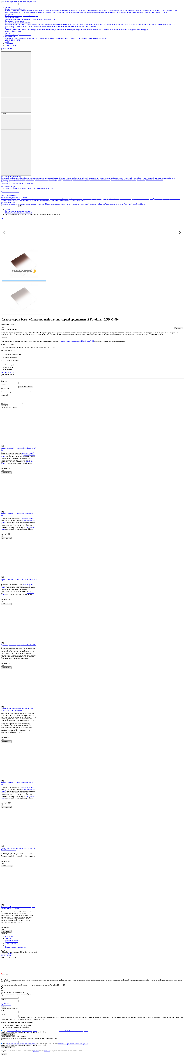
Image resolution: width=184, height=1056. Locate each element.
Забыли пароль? (6, 1005)
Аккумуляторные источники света (37, 29)
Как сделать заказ (90, 38)
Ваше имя (4, 381)
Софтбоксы (138, 10)
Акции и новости (10, 943)
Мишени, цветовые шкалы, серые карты (130, 24)
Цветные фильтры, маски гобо (27, 12)
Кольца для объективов (70, 26)
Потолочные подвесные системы (114, 12)
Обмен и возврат (101, 38)
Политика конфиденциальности (15, 947)
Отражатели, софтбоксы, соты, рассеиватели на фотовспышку (25, 24)
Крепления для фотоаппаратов (55, 24)
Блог (6, 945)
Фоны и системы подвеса (36, 10)
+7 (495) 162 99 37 (10, 45)
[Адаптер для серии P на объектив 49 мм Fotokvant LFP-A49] (19, 779)
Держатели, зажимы (44, 12)
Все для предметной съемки (53, 10)
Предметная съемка (14, 19)
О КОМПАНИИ (10, 36)
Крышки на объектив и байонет (27, 26)
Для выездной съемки (12, 28)
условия (36, 1051)
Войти (3, 1007)
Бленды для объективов (85, 26)
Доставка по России (24, 35)
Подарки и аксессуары (49, 19)
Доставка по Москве (11, 35)
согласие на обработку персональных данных (22, 1031)
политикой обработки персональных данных (73, 1031)
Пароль (3, 999)
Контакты (8, 938)
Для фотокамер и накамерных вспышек (17, 23)
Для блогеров (9, 14)
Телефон (3, 385)
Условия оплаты (10, 38)
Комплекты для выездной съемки (15, 29)
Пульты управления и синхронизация (50, 26)
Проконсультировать (7, 372)
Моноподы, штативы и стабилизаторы (61, 29)
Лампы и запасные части (159, 12)
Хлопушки (84, 12)
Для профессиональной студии (15, 9)
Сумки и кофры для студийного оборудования (66, 12)
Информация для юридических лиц (55, 38)
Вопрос (3, 403)
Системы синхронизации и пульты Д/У (138, 12)
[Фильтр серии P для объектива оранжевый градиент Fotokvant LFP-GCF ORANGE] (19, 903)
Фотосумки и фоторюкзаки (83, 29)
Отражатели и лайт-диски (98, 10)
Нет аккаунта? (5, 1003)
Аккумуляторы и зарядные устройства (104, 24)
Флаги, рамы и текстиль (165, 10)
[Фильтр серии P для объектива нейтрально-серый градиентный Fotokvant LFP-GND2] (19, 705)
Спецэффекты (144, 29)
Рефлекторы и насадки (149, 10)
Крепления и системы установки (18, 16)
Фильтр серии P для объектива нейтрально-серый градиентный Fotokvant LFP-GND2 (17, 709)
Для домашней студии (12, 17)
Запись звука (33, 16)
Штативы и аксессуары (70, 10)
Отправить (5, 405)
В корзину (179, 328)
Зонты (138, 29)
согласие (47, 1051)
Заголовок (4, 395)
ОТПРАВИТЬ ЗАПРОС (25, 386)
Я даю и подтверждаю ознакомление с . (46, 1031)
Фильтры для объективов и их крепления (78, 24)
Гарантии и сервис (37, 38)
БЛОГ (7, 42)
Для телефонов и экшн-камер (14, 21)
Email (2, 995)
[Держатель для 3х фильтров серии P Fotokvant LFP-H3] (19, 641)
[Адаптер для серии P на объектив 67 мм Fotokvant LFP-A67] (19, 575)
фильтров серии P (28, 453)
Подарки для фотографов (13, 31)
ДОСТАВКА (9, 33)
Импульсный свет (22, 10)
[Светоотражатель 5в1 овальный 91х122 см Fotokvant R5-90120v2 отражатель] (19, 844)
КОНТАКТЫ (9, 43)
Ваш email (4, 1040)
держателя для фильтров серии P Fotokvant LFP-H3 (77, 341)
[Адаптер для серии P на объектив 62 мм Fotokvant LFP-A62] (19, 444)
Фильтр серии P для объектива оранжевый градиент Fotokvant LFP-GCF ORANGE (18, 907)
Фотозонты (131, 10)
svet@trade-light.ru (6, 955)
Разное (95, 26)
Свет (6, 16)
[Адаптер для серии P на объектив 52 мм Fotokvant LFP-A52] (19, 510)
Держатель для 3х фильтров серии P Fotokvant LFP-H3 (18, 645)
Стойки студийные (84, 10)
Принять (4, 1054)
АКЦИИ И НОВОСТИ (12, 40)
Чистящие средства (150, 24)
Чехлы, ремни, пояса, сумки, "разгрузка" (122, 29)
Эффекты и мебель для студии (117, 10)
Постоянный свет (10, 10)
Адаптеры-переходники (96, 12)
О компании (9, 936)
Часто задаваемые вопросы (75, 38)
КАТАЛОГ (8, 7)
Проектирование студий (23, 38)
